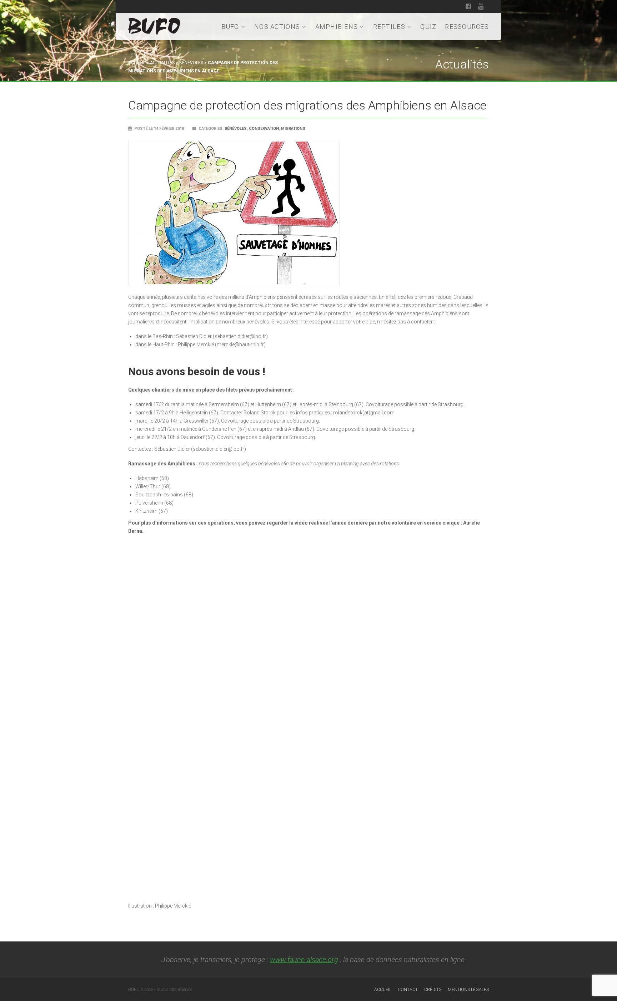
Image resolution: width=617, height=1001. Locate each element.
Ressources (467, 26)
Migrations (293, 128)
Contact (408, 989)
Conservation (264, 128)
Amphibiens (336, 26)
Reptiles (389, 26)
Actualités (162, 62)
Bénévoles (191, 62)
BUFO (230, 26)
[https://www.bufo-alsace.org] (154, 25)
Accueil (136, 62)
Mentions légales (468, 989)
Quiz (428, 26)
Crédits (432, 989)
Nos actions (277, 26)
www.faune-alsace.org (304, 959)
